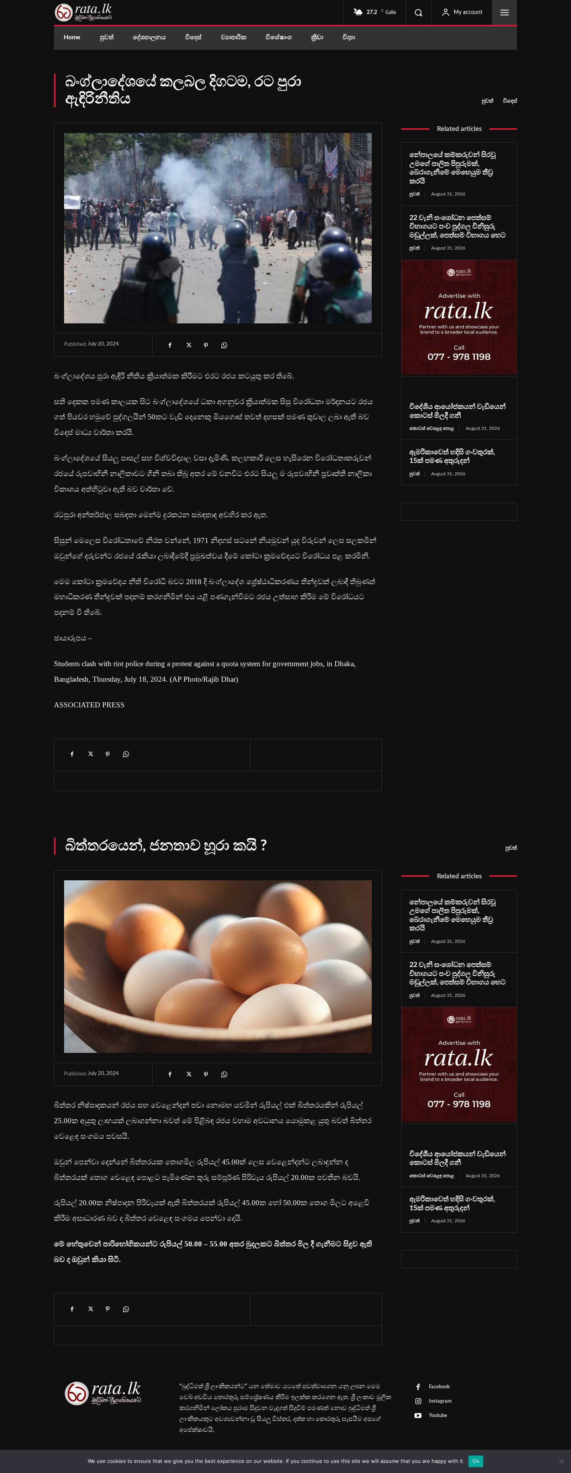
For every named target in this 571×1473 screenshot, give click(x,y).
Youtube (438, 1415)
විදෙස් (510, 101)
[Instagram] (418, 1402)
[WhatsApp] (224, 345)
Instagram (440, 1401)
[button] (418, 12)
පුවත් (487, 101)
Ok (475, 1461)
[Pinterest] (206, 345)
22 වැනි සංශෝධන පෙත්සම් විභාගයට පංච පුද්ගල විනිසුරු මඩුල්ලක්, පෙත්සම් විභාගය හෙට (457, 227)
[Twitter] (188, 345)
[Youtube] (418, 1416)
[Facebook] (170, 345)
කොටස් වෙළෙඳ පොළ (431, 428)
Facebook (439, 1386)
